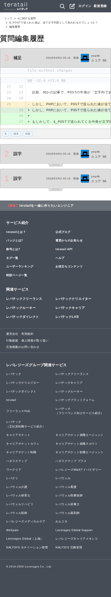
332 (27, 133)
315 (16, 133)
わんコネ (62, 521)
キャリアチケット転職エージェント (80, 452)
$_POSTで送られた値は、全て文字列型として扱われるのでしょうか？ (53, 22)
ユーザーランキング (19, 266)
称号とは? (13, 249)
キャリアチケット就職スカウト (77, 443)
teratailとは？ (16, 231)
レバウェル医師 (16, 512)
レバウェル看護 (66, 486)
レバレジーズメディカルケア (25, 521)
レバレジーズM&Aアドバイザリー (78, 469)
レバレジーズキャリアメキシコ (77, 538)
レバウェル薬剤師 (68, 512)
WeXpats (12, 530)
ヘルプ (60, 257)
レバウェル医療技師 (69, 495)
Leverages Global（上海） (24, 538)
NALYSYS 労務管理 (69, 547)
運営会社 (12, 333)
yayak (95, 55)
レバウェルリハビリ (19, 504)
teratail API (64, 249)
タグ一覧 (12, 257)
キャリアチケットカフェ (22, 443)
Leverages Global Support (74, 530)
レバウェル (63, 478)
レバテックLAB (67, 317)
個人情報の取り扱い (35, 340)
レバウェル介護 (16, 486)
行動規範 (12, 340)
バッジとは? (14, 240)
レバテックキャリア (70, 308)
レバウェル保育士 (18, 495)
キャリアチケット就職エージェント (80, 434)
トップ (8, 18)
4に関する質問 (27, 18)
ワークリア (13, 469)
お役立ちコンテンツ (69, 266)
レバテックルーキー (21, 308)
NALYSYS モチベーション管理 (27, 547)
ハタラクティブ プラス (71, 460)
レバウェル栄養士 (68, 504)
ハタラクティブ (16, 460)
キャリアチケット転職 (21, 452)
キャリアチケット (18, 434)
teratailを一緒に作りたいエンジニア (46, 205)
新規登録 (100, 6)
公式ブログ (63, 231)
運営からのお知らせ (69, 240)
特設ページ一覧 (16, 275)
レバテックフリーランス (24, 299)
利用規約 (27, 333)
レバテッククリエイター (74, 299)
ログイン (85, 6)
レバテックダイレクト (22, 317)
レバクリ (12, 478)
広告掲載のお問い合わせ (22, 346)
